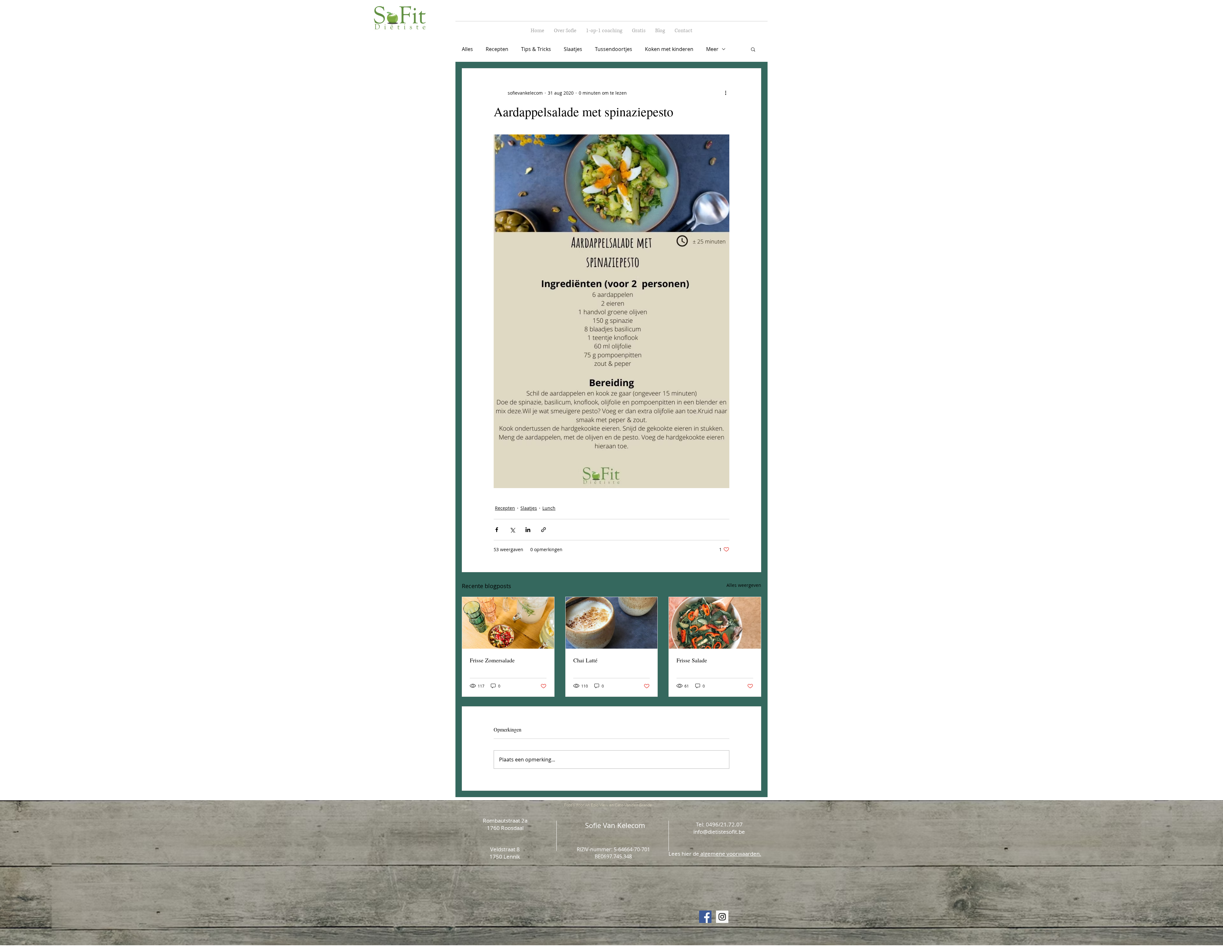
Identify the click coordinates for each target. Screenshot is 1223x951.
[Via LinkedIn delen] (528, 530)
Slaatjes (573, 49)
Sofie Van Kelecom (615, 825)
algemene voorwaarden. (730, 853)
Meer (712, 49)
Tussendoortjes (613, 49)
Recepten (497, 49)
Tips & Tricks (536, 49)
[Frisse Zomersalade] (508, 623)
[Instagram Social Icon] (722, 917)
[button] (753, 49)
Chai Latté (585, 660)
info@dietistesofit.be (719, 831)
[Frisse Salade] (715, 623)
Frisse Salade (691, 660)
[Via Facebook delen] (497, 530)
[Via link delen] (543, 530)
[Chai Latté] (612, 623)
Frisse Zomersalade (492, 660)
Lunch (548, 508)
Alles (467, 49)
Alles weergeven (743, 585)
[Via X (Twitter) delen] (512, 530)
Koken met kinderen (669, 49)
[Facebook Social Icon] (705, 917)
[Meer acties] (725, 93)
